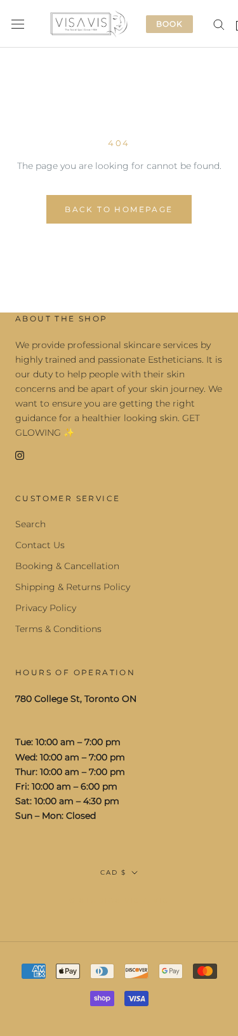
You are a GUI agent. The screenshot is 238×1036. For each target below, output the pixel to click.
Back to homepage (119, 209)
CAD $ (113, 872)
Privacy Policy (45, 608)
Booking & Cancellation (67, 566)
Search (30, 524)
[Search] (219, 23)
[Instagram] (19, 454)
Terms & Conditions (58, 629)
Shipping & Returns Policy (72, 587)
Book (169, 24)
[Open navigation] (17, 24)
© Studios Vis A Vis (119, 900)
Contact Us (40, 545)
